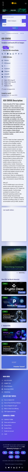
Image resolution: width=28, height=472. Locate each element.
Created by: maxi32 (6, 93)
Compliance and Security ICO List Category (13, 43)
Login (5, 434)
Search (14, 28)
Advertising (21, 272)
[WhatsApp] (13, 53)
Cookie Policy (7, 428)
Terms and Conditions (10, 422)
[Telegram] (8, 53)
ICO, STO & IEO (8, 380)
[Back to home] (14, 3)
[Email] (17, 456)
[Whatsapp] (17, 467)
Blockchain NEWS (9, 389)
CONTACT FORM (8, 419)
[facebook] (11, 467)
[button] (25, 3)
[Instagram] (23, 452)
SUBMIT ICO (7, 383)
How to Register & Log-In (10, 405)
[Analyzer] (14, 10)
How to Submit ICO (9, 400)
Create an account (9, 431)
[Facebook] (5, 53)
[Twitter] (2, 53)
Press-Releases (8, 386)
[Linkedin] (14, 467)
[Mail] (21, 53)
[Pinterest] (16, 53)
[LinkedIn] (10, 53)
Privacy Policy (7, 425)
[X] (4, 452)
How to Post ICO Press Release (12, 403)
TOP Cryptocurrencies (10, 411)
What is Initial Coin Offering (11, 408)
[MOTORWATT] (14, 258)
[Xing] (18, 53)
